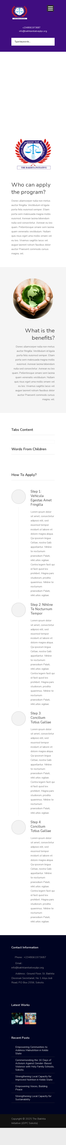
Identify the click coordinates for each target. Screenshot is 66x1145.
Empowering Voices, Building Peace (31, 1088)
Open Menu (50, 8)
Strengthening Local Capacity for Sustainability (33, 1097)
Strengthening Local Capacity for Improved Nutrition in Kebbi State (34, 1078)
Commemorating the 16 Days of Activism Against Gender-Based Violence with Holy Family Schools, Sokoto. (34, 1065)
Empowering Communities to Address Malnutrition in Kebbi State (31, 1050)
